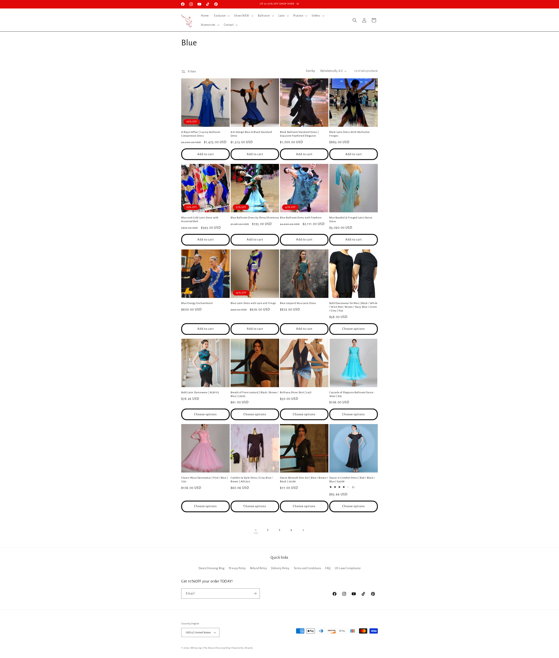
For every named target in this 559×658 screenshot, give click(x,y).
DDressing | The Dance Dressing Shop (210, 648)
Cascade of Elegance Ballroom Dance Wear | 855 (351, 394)
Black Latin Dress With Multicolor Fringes (349, 134)
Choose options (353, 328)
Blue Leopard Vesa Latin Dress (298, 303)
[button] (221, 15)
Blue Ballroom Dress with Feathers (301, 217)
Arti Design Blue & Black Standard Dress (251, 134)
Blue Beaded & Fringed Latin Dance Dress (350, 219)
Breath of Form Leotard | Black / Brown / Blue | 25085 (255, 394)
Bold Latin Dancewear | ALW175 (200, 392)
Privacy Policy (237, 568)
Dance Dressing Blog (211, 568)
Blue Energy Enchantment (197, 303)
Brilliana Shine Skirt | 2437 (296, 392)
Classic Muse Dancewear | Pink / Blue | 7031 (204, 479)
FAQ (328, 568)
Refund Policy (258, 568)
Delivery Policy (280, 568)
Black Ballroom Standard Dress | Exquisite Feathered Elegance (299, 134)
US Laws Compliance (348, 568)
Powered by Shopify (242, 648)
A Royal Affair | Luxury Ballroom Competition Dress (200, 134)
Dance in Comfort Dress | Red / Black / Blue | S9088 (352, 479)
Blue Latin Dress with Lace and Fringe (253, 303)
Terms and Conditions (307, 568)
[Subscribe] (255, 593)
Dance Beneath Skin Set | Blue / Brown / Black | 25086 (304, 479)
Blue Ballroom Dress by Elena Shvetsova (255, 217)
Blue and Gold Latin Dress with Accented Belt (200, 219)
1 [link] (256, 530)
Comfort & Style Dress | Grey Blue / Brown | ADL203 (252, 479)
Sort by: (311, 70)
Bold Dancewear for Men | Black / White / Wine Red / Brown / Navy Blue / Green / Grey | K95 (353, 307)
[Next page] (303, 530)
